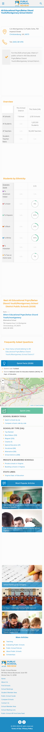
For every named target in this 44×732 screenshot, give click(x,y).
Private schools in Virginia (14, 463)
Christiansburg (15, 34)
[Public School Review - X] (20, 722)
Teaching (9, 641)
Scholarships (10, 654)
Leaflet (32, 405)
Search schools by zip (12, 420)
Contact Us (5, 703)
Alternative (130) (10, 451)
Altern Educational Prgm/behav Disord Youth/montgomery (20, 316)
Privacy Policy (27, 728)
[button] (22, 390)
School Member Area (8, 706)
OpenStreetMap (40, 405)
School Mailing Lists (8, 710)
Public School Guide (8, 696)
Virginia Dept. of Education (14, 475)
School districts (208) (12, 455)
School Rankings (7, 689)
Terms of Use (16, 728)
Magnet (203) (9, 438)
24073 (26, 34)
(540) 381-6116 (18, 42)
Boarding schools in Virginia (15, 467)
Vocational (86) (10, 448)
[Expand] (2, 388)
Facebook (24, 722)
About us (4, 682)
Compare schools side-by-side (15, 423)
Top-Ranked (9, 432)
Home (3, 679)
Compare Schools (7, 699)
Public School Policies (14, 648)
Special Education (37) (12, 445)
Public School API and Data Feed (13, 713)
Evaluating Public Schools (15, 645)
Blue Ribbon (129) (11, 435)
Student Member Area (9, 692)
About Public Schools (13, 651)
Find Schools (5, 685)
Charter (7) (8, 442)
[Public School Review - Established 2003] (22, 3)
